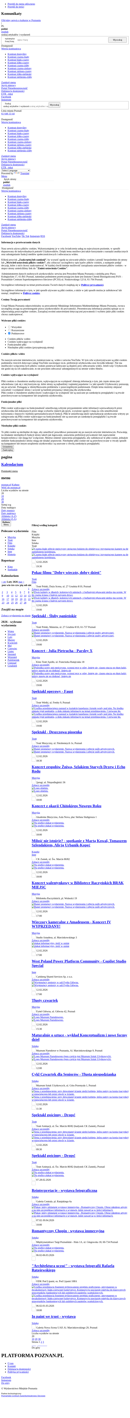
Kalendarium (12, 464)
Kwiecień (12, 642)
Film (10, 543)
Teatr (10, 540)
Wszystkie (16, 327)
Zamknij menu (8, 82)
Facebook (6, 96)
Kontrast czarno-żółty (18, 65)
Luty (10, 637)
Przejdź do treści (16, 6)
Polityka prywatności (18, 1372)
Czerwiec (12, 648)
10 (7, 595)
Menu (4, 176)
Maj (10, 645)
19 (16, 599)
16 (3, 599)
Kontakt (12, 1366)
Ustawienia (8, 447)
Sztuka (11, 548)
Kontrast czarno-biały (18, 57)
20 (21, 599)
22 (29, 599)
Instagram (6, 99)
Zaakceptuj (8, 450)
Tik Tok (25, 236)
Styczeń (12, 634)
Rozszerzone (17, 330)
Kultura (15, 484)
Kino (10, 566)
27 (21, 602)
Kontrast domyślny (17, 54)
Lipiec (11, 651)
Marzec (11, 640)
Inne (10, 551)
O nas (10, 1363)
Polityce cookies (31, 293)
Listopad (12, 663)
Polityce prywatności (92, 285)
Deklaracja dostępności (19, 1369)
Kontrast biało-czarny (18, 59)
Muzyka (12, 537)
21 (25, 599)
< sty (3, 581)
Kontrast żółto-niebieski (19, 74)
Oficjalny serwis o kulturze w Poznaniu (21, 20)
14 (25, 595)
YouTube (16, 236)
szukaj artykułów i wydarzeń (16, 106)
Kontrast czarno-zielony (20, 68)
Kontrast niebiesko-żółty (20, 77)
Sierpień (12, 654)
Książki (11, 545)
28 (25, 602)
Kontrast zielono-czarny (20, 71)
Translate (24, 173)
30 (39, 1339)
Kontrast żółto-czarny (18, 62)
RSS (42, 236)
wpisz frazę (12, 40)
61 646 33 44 (8, 113)
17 (7, 599)
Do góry (36, 1347)
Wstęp (11, 631)
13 (21, 595)
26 (16, 602)
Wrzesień (12, 657)
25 (12, 602)
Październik (13, 660)
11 (12, 595)
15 (29, 595)
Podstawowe (17, 333)
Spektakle (12, 569)
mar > (21, 581)
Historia (12, 554)
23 (3, 602)
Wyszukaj (117, 40)
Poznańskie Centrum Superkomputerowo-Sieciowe (23, 1396)
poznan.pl (6, 484)
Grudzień (12, 665)
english (4, 31)
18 (12, 599)
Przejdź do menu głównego (21, 4)
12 (16, 595)
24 (7, 602)
